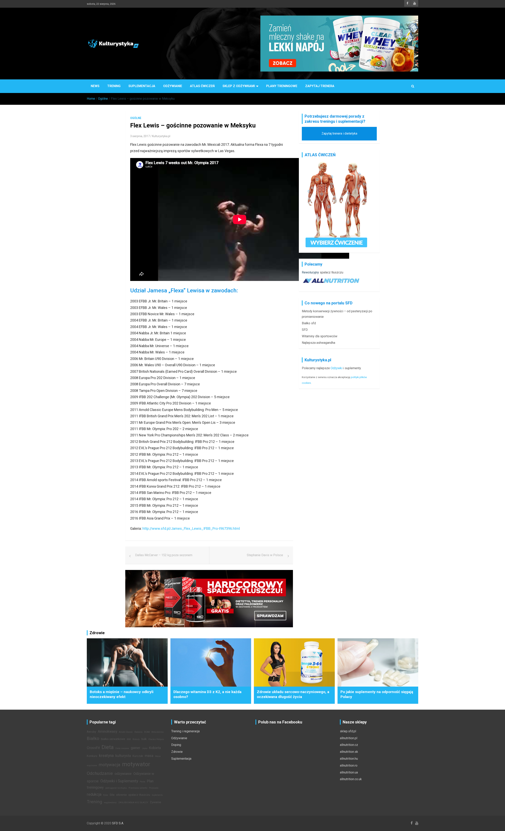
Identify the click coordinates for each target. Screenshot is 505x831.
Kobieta (155, 748)
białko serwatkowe (113, 739)
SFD (305, 330)
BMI (129, 739)
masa (149, 756)
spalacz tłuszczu (331, 272)
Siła (112, 795)
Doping (176, 745)
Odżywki (336, 368)
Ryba (105, 795)
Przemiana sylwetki (138, 788)
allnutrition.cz (349, 745)
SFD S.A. (118, 823)
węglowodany (110, 802)
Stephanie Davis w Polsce (265, 555)
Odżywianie (172, 86)
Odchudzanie (100, 773)
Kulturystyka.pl (161, 136)
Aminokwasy (107, 731)
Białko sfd (309, 323)
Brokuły (136, 739)
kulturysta (123, 756)
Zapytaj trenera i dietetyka (339, 133)
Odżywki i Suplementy (119, 781)
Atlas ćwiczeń (202, 86)
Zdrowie (177, 752)
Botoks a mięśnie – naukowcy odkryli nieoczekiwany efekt (121, 694)
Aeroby (91, 731)
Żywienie (155, 802)
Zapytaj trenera (319, 86)
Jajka (144, 748)
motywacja (109, 764)
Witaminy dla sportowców (319, 336)
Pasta (142, 781)
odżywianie (123, 774)
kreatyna (106, 755)
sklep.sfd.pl (348, 731)
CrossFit (93, 748)
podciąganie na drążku (116, 788)
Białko (93, 738)
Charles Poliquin (156, 739)
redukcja (94, 794)
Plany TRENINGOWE (281, 86)
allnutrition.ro (348, 765)
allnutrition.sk (349, 752)
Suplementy (157, 795)
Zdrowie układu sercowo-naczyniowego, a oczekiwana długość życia (293, 694)
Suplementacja (141, 86)
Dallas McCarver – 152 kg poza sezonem (163, 555)
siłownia (121, 795)
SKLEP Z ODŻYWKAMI (239, 86)
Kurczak (138, 756)
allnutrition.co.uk (351, 779)
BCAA (147, 732)
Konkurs (92, 756)
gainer (135, 748)
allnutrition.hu (349, 758)
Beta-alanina (158, 732)
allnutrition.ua (349, 772)
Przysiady (153, 788)
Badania (138, 732)
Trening (114, 86)
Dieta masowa (122, 748)
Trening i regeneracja (185, 731)
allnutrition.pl (348, 738)
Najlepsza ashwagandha (318, 343)
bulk (144, 739)
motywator (136, 764)
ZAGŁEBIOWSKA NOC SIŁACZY (133, 802)
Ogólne (135, 118)
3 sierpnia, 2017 (140, 136)
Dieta (108, 747)
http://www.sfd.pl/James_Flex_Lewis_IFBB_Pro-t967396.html (191, 528)
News (95, 86)
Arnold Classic (126, 732)
